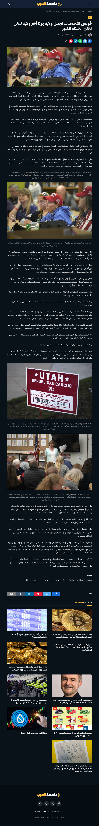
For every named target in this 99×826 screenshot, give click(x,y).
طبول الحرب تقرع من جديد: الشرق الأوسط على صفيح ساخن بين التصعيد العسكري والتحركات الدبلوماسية (73, 647)
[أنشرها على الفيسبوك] (90, 41)
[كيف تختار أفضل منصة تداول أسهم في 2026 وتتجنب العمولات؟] (27, 620)
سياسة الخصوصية (58, 811)
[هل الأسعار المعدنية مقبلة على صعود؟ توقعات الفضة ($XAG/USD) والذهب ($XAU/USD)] (27, 653)
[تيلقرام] (76, 41)
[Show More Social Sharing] (66, 41)
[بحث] (9, 4)
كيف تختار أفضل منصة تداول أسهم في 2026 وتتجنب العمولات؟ (29, 636)
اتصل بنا (37, 811)
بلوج (90, 17)
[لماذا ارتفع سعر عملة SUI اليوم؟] (27, 718)
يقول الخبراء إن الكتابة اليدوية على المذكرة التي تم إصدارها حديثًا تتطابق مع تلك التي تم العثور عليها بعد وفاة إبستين (72, 769)
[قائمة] (89, 4)
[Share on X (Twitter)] (85, 41)
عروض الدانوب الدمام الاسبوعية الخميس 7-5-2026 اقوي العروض (72, 734)
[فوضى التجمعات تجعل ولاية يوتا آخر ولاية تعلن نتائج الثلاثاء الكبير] (49, 67)
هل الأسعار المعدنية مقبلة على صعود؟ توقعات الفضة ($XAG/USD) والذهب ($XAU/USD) (28, 668)
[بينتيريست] (71, 41)
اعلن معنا (46, 811)
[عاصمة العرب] (49, 3)
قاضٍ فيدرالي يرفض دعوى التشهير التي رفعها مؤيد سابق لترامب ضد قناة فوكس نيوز (29, 701)
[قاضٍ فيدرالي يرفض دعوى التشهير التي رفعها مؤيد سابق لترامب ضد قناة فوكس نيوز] (27, 685)
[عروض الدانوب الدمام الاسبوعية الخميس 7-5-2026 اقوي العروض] (72, 718)
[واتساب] (80, 41)
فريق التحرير (79, 35)
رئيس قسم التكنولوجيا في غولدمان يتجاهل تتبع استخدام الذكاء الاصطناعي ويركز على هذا (72, 701)
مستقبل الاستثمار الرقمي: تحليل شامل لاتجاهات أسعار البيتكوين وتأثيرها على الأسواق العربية (72, 636)
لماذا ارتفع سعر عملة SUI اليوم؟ (34, 733)
